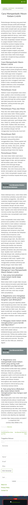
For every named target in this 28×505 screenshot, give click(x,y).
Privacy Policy (5, 487)
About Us (4, 484)
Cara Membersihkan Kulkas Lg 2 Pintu (7, 432)
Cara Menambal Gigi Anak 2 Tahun (21, 432)
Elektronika (9, 427)
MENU (24, 2)
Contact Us (4, 490)
